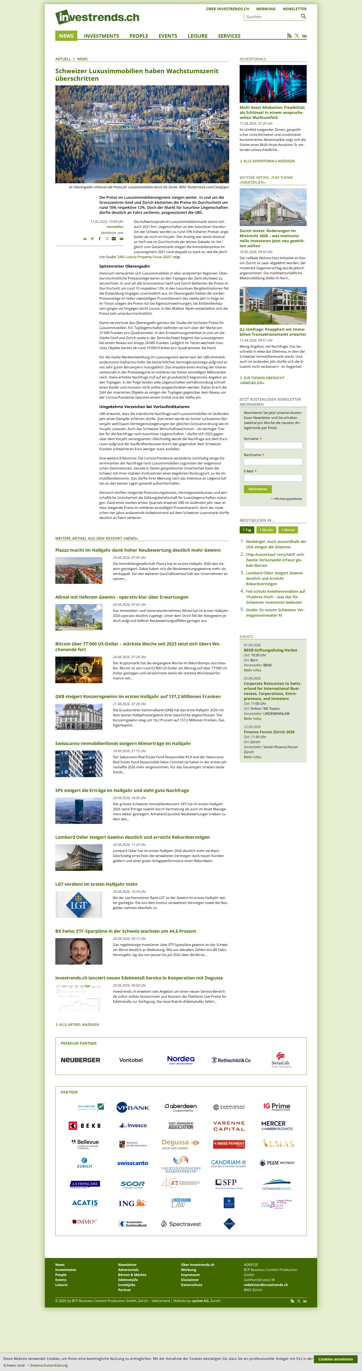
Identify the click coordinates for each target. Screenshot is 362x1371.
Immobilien (115, 226)
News (66, 35)
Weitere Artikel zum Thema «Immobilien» (266, 180)
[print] (119, 240)
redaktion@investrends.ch (266, 1285)
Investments (101, 35)
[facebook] (97, 240)
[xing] (90, 240)
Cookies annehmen (335, 1359)
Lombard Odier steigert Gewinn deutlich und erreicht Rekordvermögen (274, 578)
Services (229, 35)
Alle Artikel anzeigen (79, 1024)
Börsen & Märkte (132, 1274)
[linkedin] (83, 240)
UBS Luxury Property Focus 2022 (144, 257)
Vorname (253, 438)
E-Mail (250, 471)
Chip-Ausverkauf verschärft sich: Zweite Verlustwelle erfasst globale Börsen (275, 560)
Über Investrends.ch (227, 8)
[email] (112, 240)
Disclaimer (190, 1279)
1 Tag (247, 530)
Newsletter (295, 8)
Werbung (266, 8)
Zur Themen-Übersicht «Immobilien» (262, 380)
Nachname (254, 455)
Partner (69, 1092)
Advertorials (253, 58)
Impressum (190, 1274)
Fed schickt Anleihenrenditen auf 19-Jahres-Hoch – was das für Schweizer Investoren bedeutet (275, 597)
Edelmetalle (128, 1279)
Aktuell (63, 58)
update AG (200, 1300)
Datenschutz (191, 1285)
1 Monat (288, 530)
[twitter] (105, 240)
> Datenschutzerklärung (47, 1365)
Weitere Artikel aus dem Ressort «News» (96, 538)
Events (168, 35)
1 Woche (266, 530)
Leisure (198, 35)
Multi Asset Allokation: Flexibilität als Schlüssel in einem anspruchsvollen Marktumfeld (272, 112)
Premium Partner (79, 1043)
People (138, 35)
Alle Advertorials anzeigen (269, 161)
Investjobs (126, 1285)
